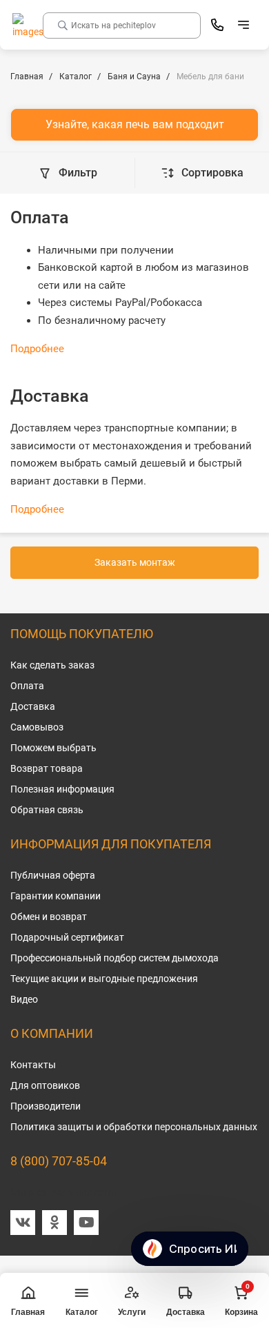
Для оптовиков (45, 1085)
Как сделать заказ (52, 665)
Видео (24, 999)
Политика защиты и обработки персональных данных (133, 1126)
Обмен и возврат (48, 916)
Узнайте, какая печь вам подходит (135, 124)
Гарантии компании (55, 895)
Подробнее (37, 349)
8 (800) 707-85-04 (58, 1161)
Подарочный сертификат (67, 937)
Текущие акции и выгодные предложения (104, 978)
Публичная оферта (52, 875)
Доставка (32, 706)
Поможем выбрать (53, 747)
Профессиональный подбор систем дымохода (114, 957)
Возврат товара (46, 768)
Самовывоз (36, 727)
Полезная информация (62, 789)
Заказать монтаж (134, 562)
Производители (45, 1106)
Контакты (33, 1064)
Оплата (27, 685)
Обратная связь (46, 809)
